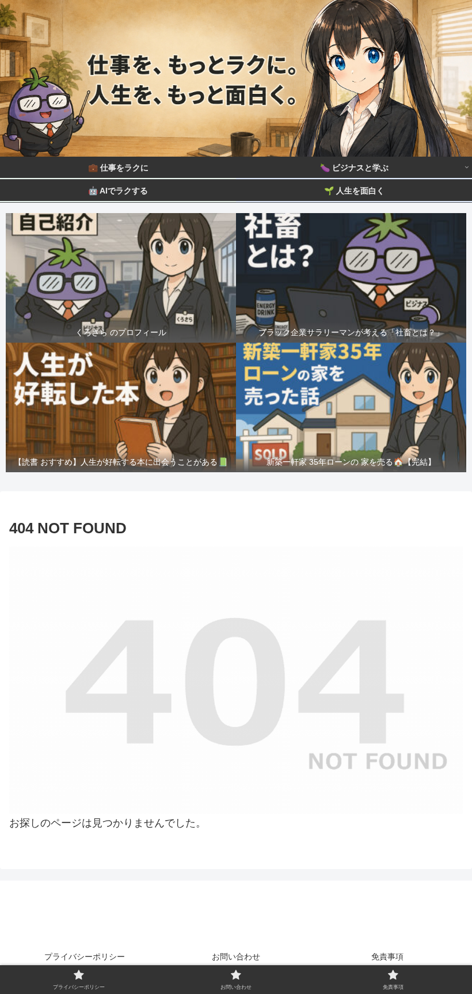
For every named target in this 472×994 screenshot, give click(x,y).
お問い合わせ (236, 956)
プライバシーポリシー (84, 956)
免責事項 (387, 956)
